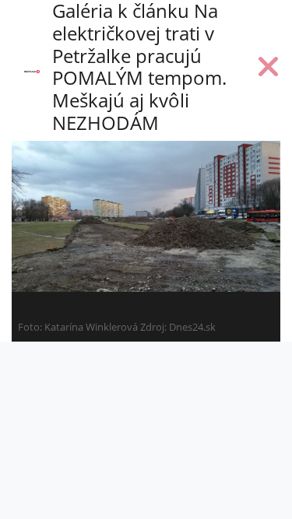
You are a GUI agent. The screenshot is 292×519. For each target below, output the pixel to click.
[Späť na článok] (268, 70)
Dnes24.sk (192, 327)
